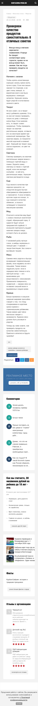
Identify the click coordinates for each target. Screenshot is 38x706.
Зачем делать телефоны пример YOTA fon (20, 407)
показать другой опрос (19, 526)
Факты (9, 573)
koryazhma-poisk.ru (19, 3)
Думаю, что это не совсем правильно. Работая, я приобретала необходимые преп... (21, 446)
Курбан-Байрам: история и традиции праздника (17, 580)
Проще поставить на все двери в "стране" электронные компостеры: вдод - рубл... (21, 430)
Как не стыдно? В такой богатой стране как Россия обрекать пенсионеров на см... (21, 462)
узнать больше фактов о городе (19, 589)
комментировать (12, 355)
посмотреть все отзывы (19, 672)
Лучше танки (18, 418)
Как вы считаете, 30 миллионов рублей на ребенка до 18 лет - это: (17, 483)
